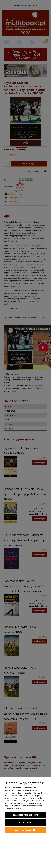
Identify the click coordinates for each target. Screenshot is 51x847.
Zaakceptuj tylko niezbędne (25, 815)
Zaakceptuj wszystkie (25, 830)
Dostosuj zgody (26, 822)
